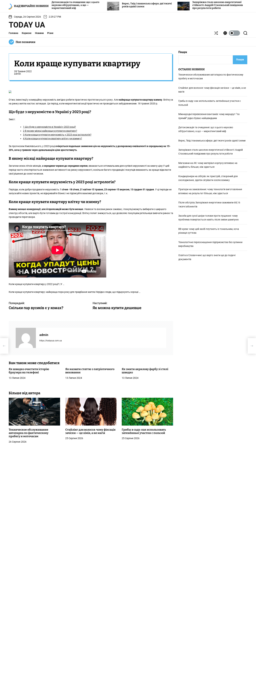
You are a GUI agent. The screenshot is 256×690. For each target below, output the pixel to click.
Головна (13, 33)
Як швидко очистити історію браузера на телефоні (29, 371)
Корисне (27, 33)
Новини (39, 33)
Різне (50, 33)
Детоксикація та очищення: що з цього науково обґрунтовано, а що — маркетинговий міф (54, 5)
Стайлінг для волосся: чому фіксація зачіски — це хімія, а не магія (90, 431)
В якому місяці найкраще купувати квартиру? (50, 131)
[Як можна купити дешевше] (252, 346)
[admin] (26, 338)
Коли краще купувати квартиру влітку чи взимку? (52, 138)
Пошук (182, 52)
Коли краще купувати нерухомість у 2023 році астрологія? (57, 134)
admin (17, 74)
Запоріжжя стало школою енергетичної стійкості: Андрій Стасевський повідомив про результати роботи (196, 5)
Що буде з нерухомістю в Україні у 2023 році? (49, 127)
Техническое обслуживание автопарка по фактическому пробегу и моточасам (28, 433)
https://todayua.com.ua (50, 340)
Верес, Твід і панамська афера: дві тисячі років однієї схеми (212, 140)
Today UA (27, 25)
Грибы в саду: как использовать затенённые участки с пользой (144, 431)
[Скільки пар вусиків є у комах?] (4, 346)
